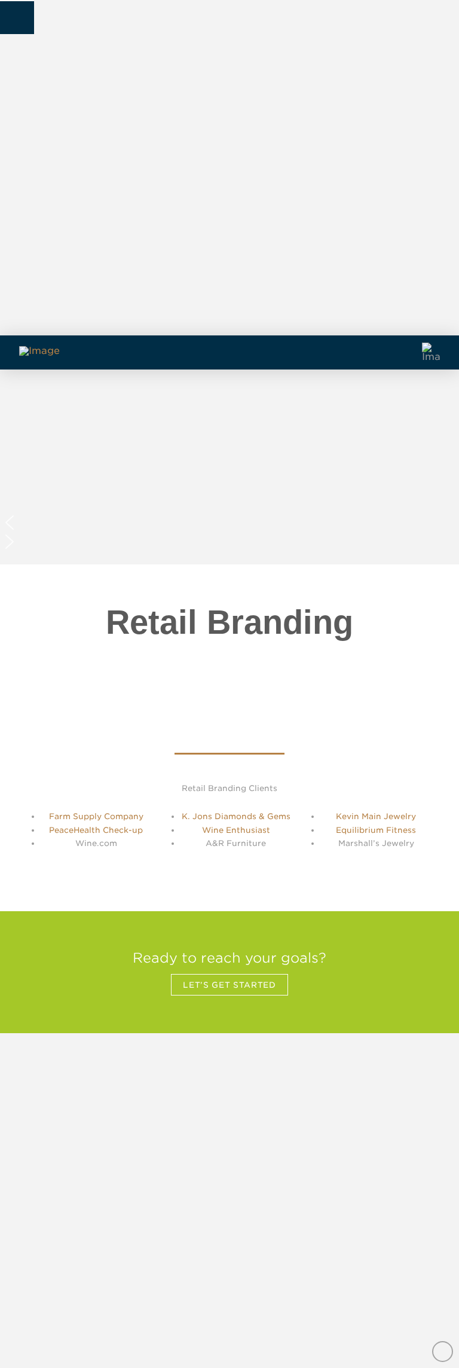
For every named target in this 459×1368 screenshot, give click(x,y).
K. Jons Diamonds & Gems (236, 816)
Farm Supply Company (96, 816)
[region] (229, 467)
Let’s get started (229, 985)
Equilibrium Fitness (376, 830)
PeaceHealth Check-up (96, 830)
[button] (17, 17)
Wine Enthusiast (236, 830)
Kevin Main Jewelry (376, 816)
